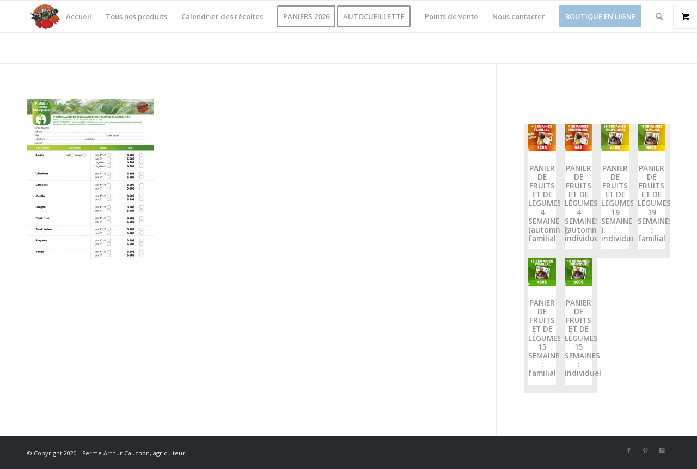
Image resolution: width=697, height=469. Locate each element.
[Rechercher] (659, 16)
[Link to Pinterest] (645, 450)
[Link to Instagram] (661, 450)
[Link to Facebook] (629, 450)
